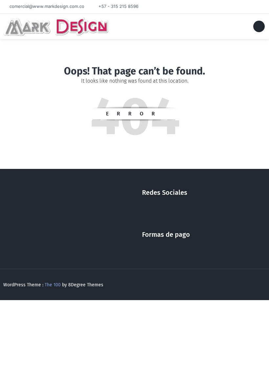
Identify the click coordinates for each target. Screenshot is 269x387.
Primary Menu (259, 27)
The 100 (53, 285)
